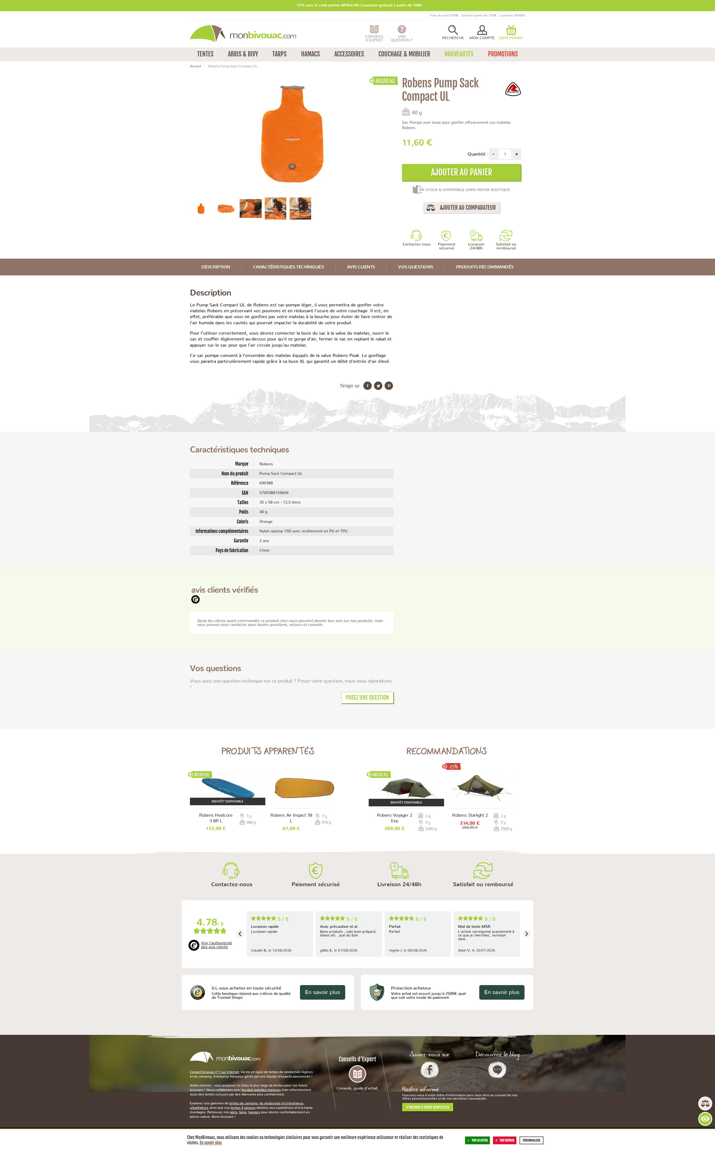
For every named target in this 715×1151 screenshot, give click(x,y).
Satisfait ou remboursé (506, 246)
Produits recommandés (485, 267)
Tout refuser (507, 1140)
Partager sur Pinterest (389, 386)
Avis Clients (361, 267)
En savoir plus (322, 992)
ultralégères (199, 1107)
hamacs (254, 1112)
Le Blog (497, 1069)
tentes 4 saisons (243, 1107)
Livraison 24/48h (476, 246)
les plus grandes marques (261, 1090)
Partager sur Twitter (378, 386)
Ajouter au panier (461, 172)
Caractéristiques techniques (288, 267)
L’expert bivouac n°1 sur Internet (214, 1072)
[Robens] (513, 89)
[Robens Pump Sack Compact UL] (201, 208)
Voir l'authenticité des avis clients (216, 945)
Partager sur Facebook (367, 386)
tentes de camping (243, 1103)
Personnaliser (531, 1140)
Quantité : (478, 154)
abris (233, 1112)
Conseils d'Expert (357, 1075)
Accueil (195, 66)
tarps (243, 1112)
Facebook (430, 1069)
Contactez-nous (417, 244)
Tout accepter (480, 1140)
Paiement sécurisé (446, 246)
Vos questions (415, 267)
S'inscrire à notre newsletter (427, 1107)
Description (215, 267)
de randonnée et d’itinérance (281, 1103)
